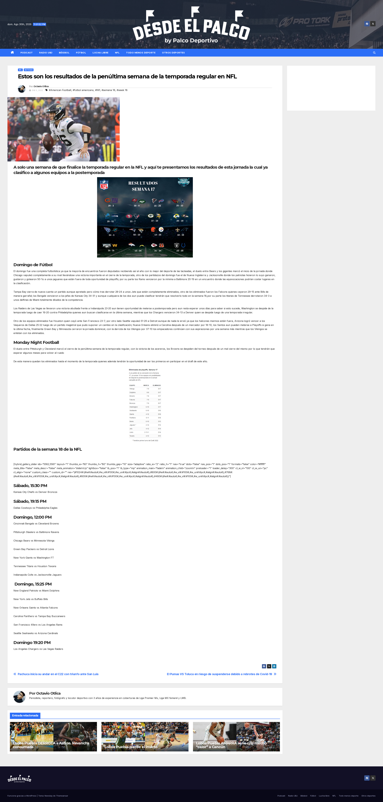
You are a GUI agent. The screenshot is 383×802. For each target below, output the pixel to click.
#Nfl (97, 90)
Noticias (29, 70)
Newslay (49, 796)
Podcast (26, 52)
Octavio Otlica (41, 86)
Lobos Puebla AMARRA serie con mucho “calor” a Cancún (231, 745)
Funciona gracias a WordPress (22, 796)
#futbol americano (83, 90)
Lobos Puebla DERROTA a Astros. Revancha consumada (51, 745)
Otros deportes (173, 52)
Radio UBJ (45, 52)
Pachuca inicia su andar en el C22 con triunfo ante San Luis (58, 674)
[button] (374, 52)
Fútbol (81, 52)
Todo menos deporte (140, 52)
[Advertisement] (331, 88)
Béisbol (64, 52)
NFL (117, 52)
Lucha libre (100, 52)
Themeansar (62, 796)
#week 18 (122, 90)
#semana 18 (108, 90)
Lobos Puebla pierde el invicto (130, 747)
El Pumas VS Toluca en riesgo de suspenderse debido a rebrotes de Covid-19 (219, 674)
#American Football (60, 90)
